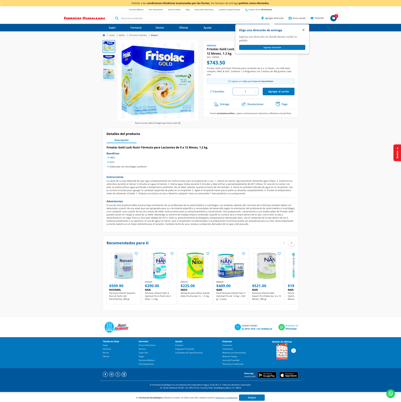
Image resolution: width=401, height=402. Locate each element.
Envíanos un (291, 325)
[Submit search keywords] (117, 18)
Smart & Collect (174, 9)
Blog (187, 9)
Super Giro (143, 352)
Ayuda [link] (207, 27)
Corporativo (227, 349)
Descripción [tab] (122, 140)
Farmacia (107, 349)
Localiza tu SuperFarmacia (229, 9)
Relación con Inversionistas (234, 352)
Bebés (122, 35)
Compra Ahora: (260, 9)
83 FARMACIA (265, 328)
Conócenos (227, 345)
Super (112, 35)
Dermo (106, 352)
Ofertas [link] (183, 27)
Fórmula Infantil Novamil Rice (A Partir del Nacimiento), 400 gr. (122, 296)
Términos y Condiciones (232, 364)
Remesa (142, 349)
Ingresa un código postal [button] (242, 81)
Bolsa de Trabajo (229, 356)
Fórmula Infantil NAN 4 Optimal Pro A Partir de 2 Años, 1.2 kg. (158, 296)
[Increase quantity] (255, 91)
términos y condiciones (226, 397)
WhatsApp (291, 328)
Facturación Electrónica (204, 9)
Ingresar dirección (272, 47)
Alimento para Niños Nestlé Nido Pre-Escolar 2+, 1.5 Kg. (195, 294)
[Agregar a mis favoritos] (136, 253)
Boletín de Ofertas (282, 341)
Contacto (179, 345)
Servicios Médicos (136, 9)
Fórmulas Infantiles (138, 35)
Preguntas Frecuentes (184, 349)
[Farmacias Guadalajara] (84, 18)
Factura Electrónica (147, 345)
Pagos (141, 356)
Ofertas (106, 356)
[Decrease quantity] (236, 91)
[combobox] (182, 18)
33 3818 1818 (248, 328)
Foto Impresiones (156, 9)
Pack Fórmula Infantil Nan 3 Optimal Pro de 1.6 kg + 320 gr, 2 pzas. (230, 296)
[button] (272, 18)
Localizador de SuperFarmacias (189, 352)
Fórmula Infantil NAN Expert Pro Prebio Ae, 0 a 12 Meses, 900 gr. (266, 296)
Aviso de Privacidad (230, 360)
